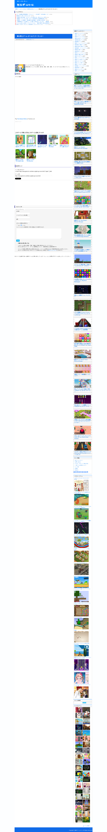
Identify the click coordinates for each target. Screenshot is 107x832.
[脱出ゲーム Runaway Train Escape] (86, 723)
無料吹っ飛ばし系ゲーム (80, 54)
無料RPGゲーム (78, 51)
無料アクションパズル (79, 36)
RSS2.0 (76, 470)
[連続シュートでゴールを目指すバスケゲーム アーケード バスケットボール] (86, 804)
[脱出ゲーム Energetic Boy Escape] (79, 822)
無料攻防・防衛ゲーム (79, 44)
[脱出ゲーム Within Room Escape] (86, 787)
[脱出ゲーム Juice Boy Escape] (79, 770)
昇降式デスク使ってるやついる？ (24, 15)
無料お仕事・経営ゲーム (80, 46)
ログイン (91, 828)
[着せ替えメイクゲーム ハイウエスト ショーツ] (79, 718)
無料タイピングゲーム (79, 69)
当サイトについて (52, 250)
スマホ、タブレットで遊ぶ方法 (81, 463)
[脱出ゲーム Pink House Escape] (79, 741)
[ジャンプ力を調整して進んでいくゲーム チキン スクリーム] (86, 735)
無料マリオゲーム (78, 56)
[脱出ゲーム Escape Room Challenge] (79, 735)
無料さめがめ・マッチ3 (80, 38)
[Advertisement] (43, 29)
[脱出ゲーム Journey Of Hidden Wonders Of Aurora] (86, 793)
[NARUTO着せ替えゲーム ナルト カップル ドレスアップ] (79, 787)
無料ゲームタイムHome (20, 9)
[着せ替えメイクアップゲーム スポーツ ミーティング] (79, 816)
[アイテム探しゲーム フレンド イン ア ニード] (86, 718)
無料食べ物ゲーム (78, 49)
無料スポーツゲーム (79, 61)
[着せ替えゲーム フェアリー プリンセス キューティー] (86, 758)
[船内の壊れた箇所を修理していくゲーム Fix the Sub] (79, 804)
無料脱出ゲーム (78, 41)
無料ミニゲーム (78, 70)
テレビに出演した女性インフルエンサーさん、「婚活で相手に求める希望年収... (33, 23)
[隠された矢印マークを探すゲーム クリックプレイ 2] (86, 752)
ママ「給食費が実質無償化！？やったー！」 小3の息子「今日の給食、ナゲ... (33, 14)
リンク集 (77, 466)
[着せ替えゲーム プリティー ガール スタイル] (79, 781)
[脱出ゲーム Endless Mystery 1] (86, 747)
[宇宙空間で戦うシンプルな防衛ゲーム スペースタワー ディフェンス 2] (79, 729)
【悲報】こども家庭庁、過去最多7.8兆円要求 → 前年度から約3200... (31, 20)
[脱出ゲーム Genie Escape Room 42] (79, 764)
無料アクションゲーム (79, 33)
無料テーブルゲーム (79, 64)
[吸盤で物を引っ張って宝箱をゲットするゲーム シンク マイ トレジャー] (79, 723)
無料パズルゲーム (78, 35)
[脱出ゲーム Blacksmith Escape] (86, 822)
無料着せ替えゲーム (32, 9)
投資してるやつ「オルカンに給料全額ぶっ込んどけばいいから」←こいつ (32, 24)
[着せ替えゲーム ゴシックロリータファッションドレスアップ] (86, 741)
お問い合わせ (78, 461)
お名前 (17, 211)
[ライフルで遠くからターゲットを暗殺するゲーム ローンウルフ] (86, 770)
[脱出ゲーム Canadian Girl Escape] (79, 752)
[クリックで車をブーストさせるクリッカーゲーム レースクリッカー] (79, 793)
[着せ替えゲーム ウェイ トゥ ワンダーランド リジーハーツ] (79, 712)
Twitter (76, 468)
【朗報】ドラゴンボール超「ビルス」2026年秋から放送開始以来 (30, 18)
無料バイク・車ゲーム (79, 62)
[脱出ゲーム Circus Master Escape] (86, 816)
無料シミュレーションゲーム (81, 43)
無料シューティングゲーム (80, 57)
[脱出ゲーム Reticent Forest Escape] (79, 775)
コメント (30, 227)
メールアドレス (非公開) (21, 215)
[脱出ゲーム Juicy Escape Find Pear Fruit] (79, 799)
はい (19, 225)
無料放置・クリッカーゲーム (81, 48)
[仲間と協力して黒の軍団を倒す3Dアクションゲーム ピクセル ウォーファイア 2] (86, 712)
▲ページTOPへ (86, 826)
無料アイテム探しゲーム (80, 59)
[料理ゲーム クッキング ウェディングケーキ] (79, 810)
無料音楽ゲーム (78, 67)
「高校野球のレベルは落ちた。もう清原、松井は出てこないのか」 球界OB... (33, 21)
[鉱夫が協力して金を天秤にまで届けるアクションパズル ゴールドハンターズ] (86, 799)
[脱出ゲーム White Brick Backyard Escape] (79, 758)
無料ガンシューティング (80, 53)
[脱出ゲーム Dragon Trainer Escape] (86, 781)
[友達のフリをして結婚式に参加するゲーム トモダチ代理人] (86, 764)
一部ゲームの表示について (80, 465)
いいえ (23, 225)
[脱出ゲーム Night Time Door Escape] (86, 810)
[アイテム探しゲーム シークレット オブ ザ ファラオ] (86, 729)
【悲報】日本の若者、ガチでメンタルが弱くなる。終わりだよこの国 (31, 17)
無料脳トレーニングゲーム (80, 66)
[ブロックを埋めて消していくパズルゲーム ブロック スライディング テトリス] (86, 775)
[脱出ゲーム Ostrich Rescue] (79, 747)
